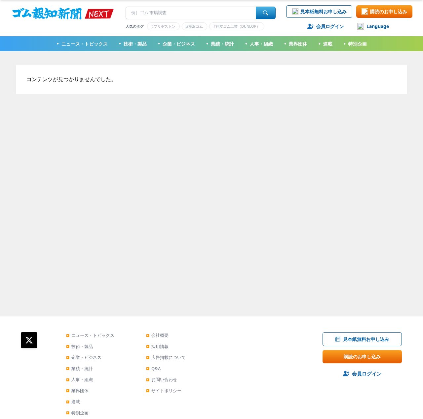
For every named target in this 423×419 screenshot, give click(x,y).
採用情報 (157, 346)
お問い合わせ (161, 379)
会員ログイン (330, 26)
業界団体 (295, 44)
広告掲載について (166, 357)
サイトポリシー (163, 391)
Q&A (153, 368)
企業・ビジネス (176, 44)
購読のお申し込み (388, 11)
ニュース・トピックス (82, 44)
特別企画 (355, 44)
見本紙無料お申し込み (323, 11)
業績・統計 (220, 44)
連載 (325, 44)
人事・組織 (259, 44)
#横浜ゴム (194, 26)
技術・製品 (132, 44)
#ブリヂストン (163, 26)
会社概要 (157, 335)
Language (377, 26)
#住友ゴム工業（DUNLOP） (236, 26)
